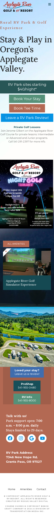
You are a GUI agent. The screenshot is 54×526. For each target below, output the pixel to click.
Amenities (26, 489)
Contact (41, 489)
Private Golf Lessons (27, 127)
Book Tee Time (27, 108)
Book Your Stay (27, 99)
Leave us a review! (27, 372)
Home (11, 489)
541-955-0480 (27, 385)
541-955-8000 (27, 398)
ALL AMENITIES (16, 243)
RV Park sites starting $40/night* (27, 86)
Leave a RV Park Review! (27, 118)
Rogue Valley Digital (34, 501)
